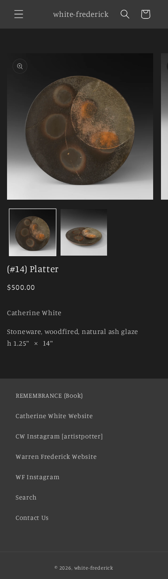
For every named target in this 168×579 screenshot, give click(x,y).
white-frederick (94, 568)
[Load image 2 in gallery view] (84, 232)
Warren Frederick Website (56, 456)
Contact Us (32, 517)
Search (26, 497)
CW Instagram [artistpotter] (59, 436)
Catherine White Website (54, 416)
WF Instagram (38, 477)
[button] (19, 14)
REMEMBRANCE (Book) (49, 395)
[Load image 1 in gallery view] (32, 232)
